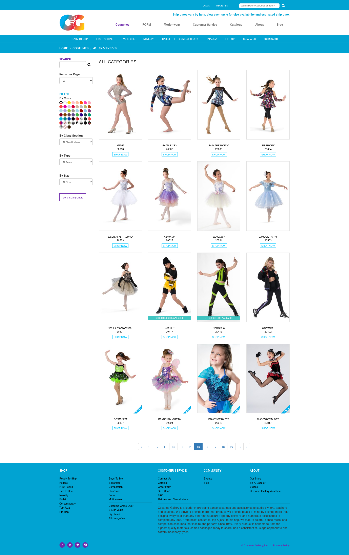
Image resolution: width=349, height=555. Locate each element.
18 (223, 447)
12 (173, 447)
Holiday (63, 483)
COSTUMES (80, 48)
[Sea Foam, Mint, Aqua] (77, 110)
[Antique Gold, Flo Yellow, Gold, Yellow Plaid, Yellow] (69, 102)
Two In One (66, 491)
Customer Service (205, 24)
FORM (146, 24)
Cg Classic (115, 514)
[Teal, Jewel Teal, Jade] (65, 119)
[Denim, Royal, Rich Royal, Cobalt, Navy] (69, 119)
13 (181, 447)
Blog (280, 24)
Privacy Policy (281, 545)
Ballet (62, 499)
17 (215, 447)
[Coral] (61, 106)
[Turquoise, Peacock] (61, 119)
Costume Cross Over (121, 506)
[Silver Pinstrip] (85, 119)
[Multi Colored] (61, 123)
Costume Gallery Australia (265, 491)
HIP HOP (229, 38)
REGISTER (222, 5)
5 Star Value (116, 510)
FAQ (160, 495)
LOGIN (206, 5)
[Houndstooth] (61, 127)
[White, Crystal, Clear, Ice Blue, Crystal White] (65, 102)
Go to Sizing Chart (73, 197)
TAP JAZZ (212, 38)
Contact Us (164, 478)
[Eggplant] (69, 114)
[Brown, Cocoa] (65, 114)
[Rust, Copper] (89, 106)
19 (231, 447)
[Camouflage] (69, 123)
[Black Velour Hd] (85, 123)
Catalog (162, 483)
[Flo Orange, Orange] (81, 102)
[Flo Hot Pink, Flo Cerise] (85, 102)
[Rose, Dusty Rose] (89, 102)
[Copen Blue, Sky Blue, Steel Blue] (85, 110)
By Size (64, 175)
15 (198, 447)
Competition (116, 487)
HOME (63, 48)
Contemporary (67, 503)
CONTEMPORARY (188, 38)
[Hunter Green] (89, 114)
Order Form (164, 487)
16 (206, 447)
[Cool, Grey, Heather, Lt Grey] (73, 110)
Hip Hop (64, 512)
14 (190, 447)
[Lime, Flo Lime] (69, 110)
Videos (254, 487)
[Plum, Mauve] (89, 110)
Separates (115, 483)
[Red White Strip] (77, 119)
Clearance (114, 491)
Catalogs (236, 24)
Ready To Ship (68, 478)
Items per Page (69, 74)
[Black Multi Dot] (89, 123)
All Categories (117, 518)
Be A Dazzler (257, 483)
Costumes (122, 24)
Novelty (63, 495)
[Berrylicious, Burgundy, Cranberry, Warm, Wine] (61, 114)
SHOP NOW (120, 154)
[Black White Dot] (73, 123)
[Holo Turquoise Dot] (61, 110)
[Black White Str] (81, 123)
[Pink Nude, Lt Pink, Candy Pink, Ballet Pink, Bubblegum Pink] (73, 102)
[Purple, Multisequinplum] (81, 114)
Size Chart (164, 491)
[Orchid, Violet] (69, 106)
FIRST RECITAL (104, 38)
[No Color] (65, 127)
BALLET (166, 38)
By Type (64, 155)
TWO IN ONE (128, 38)
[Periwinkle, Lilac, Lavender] (65, 110)
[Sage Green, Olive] (85, 106)
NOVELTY (148, 38)
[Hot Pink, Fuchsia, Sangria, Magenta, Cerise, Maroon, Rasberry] (65, 106)
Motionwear (172, 24)
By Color (65, 98)
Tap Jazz (64, 507)
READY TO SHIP (79, 38)
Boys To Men (116, 478)
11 (165, 447)
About (259, 24)
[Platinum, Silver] (81, 106)
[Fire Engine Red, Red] (73, 106)
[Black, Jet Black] (73, 119)
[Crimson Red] (81, 110)
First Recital (66, 487)
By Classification (71, 135)
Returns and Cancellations (173, 499)
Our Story (255, 478)
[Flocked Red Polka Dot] (65, 123)
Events (208, 478)
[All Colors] (61, 102)
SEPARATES (249, 38)
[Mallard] (85, 114)
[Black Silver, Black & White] (77, 123)
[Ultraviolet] (73, 114)
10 (157, 447)
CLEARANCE (271, 38)
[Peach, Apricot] (77, 102)
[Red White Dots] (89, 119)
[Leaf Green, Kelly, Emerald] (77, 114)
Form (112, 495)
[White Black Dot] (81, 119)
